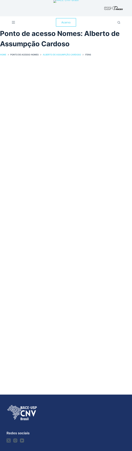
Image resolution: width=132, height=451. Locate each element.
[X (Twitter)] (9, 440)
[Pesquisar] (119, 22)
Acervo (66, 22)
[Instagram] (15, 440)
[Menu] (13, 22)
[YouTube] (22, 440)
